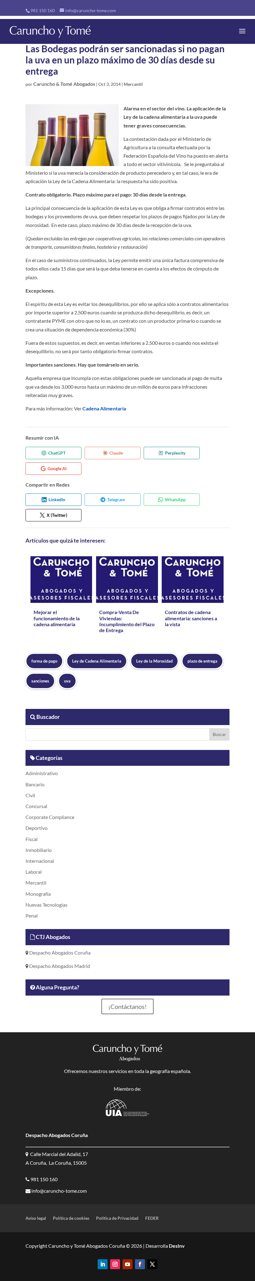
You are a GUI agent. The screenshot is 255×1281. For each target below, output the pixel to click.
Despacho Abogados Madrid (59, 966)
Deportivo (37, 828)
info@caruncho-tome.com (58, 1191)
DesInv (176, 1246)
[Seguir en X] (152, 1264)
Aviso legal (36, 1218)
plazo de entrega (202, 661)
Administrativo (42, 773)
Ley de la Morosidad (154, 661)
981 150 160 (42, 10)
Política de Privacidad (117, 1218)
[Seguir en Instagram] (115, 1264)
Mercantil (133, 84)
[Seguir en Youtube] (127, 1264)
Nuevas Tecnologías (46, 905)
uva (67, 680)
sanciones (40, 680)
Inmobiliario (39, 850)
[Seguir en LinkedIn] (103, 1264)
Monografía (38, 894)
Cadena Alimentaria (104, 408)
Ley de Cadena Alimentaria (96, 661)
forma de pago (44, 661)
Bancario (35, 784)
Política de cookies (71, 1218)
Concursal (36, 806)
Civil (30, 795)
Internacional (40, 861)
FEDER (152, 1218)
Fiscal (32, 839)
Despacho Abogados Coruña (59, 952)
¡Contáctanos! (127, 1006)
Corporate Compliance (50, 817)
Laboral (34, 872)
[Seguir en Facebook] (140, 1264)
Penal (32, 915)
